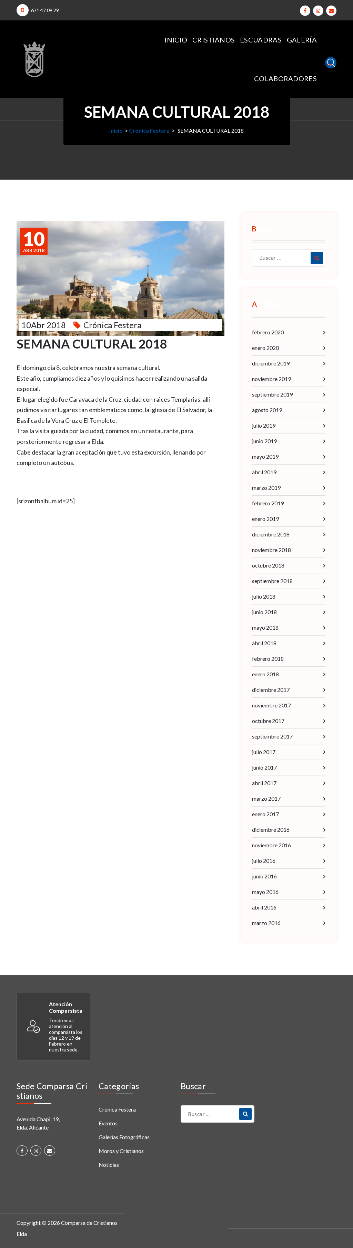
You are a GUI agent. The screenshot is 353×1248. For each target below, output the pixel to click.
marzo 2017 (266, 798)
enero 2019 (265, 518)
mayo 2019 (265, 456)
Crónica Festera (149, 130)
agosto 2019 (267, 410)
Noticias (109, 1164)
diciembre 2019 (271, 363)
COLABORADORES (285, 78)
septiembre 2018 (272, 581)
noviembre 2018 (271, 549)
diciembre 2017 (271, 689)
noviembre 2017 (271, 705)
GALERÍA (302, 40)
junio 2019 (264, 441)
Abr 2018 (34, 241)
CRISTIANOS (213, 40)
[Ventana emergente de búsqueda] (330, 62)
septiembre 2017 (272, 736)
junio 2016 (264, 876)
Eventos (108, 1123)
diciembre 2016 (271, 829)
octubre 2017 (268, 720)
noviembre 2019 (271, 378)
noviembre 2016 (271, 845)
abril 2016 (264, 907)
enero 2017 (265, 814)
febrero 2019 (268, 503)
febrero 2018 (268, 658)
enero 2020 (265, 347)
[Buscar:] (288, 258)
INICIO (175, 40)
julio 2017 (263, 752)
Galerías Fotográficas (124, 1137)
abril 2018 (264, 643)
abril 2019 (264, 472)
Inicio (116, 130)
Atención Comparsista (65, 1007)
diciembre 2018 (271, 534)
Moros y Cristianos (121, 1150)
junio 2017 (264, 767)
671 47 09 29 (45, 10)
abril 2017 (264, 783)
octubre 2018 (268, 565)
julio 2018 (263, 596)
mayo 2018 (265, 627)
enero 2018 (265, 674)
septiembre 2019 (272, 394)
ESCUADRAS (261, 40)
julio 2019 (263, 425)
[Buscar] (317, 258)
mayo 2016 (265, 891)
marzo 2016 (266, 923)
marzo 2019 (266, 487)
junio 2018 (264, 612)
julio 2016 (263, 860)
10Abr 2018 (43, 325)
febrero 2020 (268, 332)
